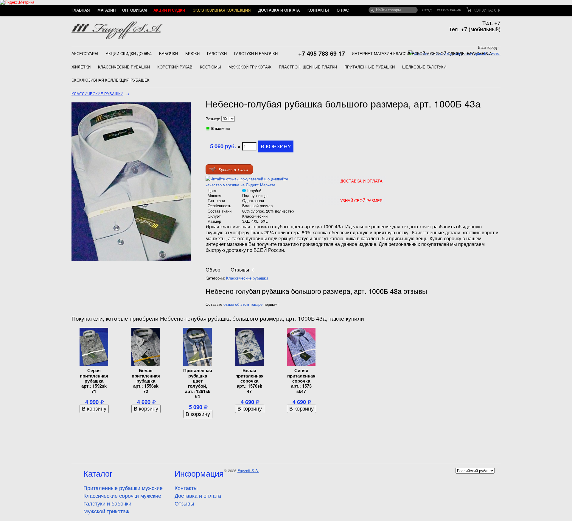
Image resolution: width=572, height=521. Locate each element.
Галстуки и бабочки (256, 53)
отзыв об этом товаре (242, 304)
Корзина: (486, 10)
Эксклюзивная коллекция (222, 10)
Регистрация (449, 10)
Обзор (213, 269)
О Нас (343, 10)
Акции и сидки (169, 10)
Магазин (106, 10)
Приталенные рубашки (369, 67)
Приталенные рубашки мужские (123, 488)
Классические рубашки (124, 67)
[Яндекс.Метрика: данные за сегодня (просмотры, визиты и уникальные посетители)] (17, 2)
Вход (427, 10)
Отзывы (240, 269)
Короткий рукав (174, 67)
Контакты (318, 10)
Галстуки (217, 53)
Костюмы (210, 67)
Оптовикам (134, 10)
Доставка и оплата (279, 10)
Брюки (192, 53)
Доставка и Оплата (362, 181)
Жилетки (81, 67)
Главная (81, 10)
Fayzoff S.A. (248, 470)
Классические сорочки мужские (122, 495)
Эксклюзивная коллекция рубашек (111, 80)
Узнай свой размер (361, 200)
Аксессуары (85, 53)
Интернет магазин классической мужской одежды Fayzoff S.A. (422, 53)
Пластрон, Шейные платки (308, 67)
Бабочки (168, 53)
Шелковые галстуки (424, 67)
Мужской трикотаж (250, 67)
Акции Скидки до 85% (129, 53)
